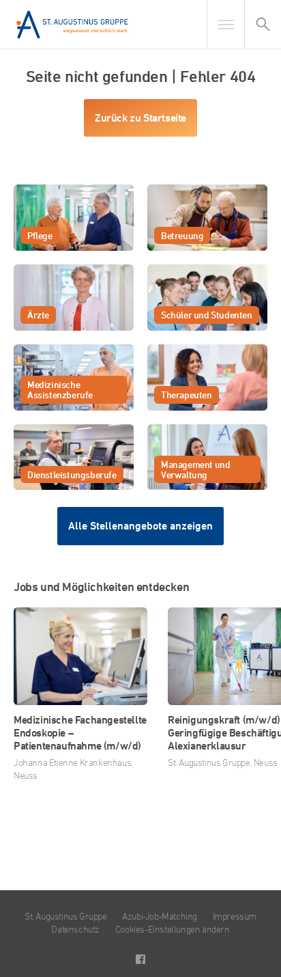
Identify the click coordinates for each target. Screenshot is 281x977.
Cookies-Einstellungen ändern (172, 929)
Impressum (234, 916)
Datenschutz (75, 929)
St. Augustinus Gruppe (66, 916)
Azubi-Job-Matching (159, 916)
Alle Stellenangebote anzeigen (140, 525)
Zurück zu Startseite (140, 117)
